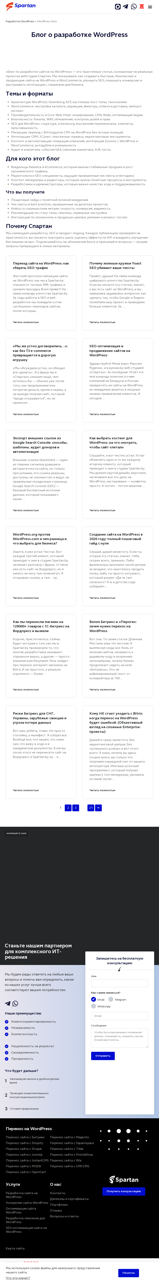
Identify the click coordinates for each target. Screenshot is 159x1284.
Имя (93, 976)
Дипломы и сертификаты (69, 1199)
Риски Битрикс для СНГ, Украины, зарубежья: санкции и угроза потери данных (40, 718)
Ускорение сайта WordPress (27, 1203)
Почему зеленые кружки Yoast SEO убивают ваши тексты (115, 265)
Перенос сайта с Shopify (24, 1143)
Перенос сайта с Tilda (66, 1149)
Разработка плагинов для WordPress (25, 1220)
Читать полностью (26, 322)
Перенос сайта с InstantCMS (27, 1160)
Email (101, 999)
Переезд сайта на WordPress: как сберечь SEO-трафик (41, 265)
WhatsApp (104, 1006)
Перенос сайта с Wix (65, 1160)
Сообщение (98, 1025)
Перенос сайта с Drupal (24, 1149)
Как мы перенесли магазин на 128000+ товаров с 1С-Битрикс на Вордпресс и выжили (41, 626)
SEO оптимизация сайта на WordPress (26, 1230)
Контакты (57, 1193)
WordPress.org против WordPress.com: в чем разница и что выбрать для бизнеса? (40, 539)
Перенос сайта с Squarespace (72, 1143)
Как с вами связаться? (105, 992)
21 (91, 808)
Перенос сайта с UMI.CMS (69, 1166)
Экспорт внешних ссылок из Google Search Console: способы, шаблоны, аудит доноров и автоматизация (40, 445)
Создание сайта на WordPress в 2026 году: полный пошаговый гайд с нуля (116, 539)
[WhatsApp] (134, 6)
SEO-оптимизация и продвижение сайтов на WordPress (109, 350)
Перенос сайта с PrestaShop (71, 1154)
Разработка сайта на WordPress (22, 1195)
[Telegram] (118, 6)
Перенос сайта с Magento (69, 1137)
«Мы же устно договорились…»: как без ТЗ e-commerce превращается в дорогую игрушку (40, 353)
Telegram (120, 999)
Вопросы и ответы (64, 1216)
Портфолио (59, 1204)
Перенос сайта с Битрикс (25, 1137)
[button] (150, 6)
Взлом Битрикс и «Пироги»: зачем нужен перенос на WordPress (113, 626)
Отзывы (56, 1210)
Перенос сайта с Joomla (24, 1154)
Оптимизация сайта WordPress (21, 1210)
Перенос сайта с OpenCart (26, 1172)
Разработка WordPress (20, 21)
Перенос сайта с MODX (23, 1166)
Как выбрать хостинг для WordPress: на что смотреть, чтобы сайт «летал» (113, 442)
